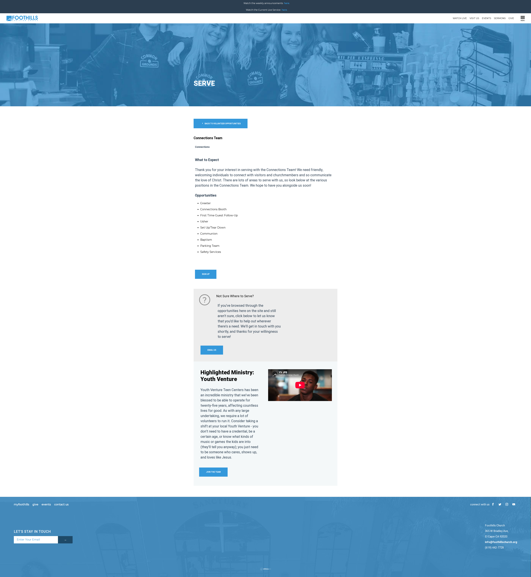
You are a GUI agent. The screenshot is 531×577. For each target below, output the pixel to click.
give (35, 504)
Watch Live (460, 18)
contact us (61, 504)
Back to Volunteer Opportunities (222, 123)
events (46, 504)
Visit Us (474, 18)
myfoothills (21, 504)
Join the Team (213, 472)
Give (511, 18)
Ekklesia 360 (265, 569)
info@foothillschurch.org (501, 542)
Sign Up (205, 274)
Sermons (500, 18)
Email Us (211, 350)
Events (486, 18)
